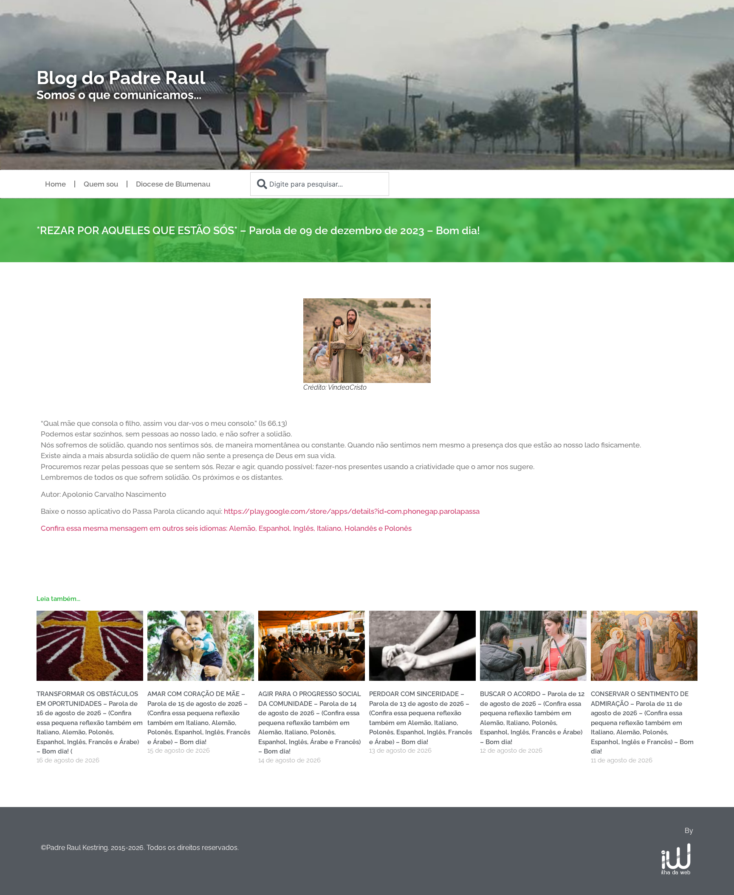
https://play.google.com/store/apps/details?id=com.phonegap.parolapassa (352, 511)
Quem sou (101, 184)
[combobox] (319, 184)
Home (55, 184)
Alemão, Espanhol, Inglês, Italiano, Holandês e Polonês (320, 528)
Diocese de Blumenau (173, 184)
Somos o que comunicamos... (119, 95)
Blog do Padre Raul (121, 77)
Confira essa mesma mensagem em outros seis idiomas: (135, 528)
